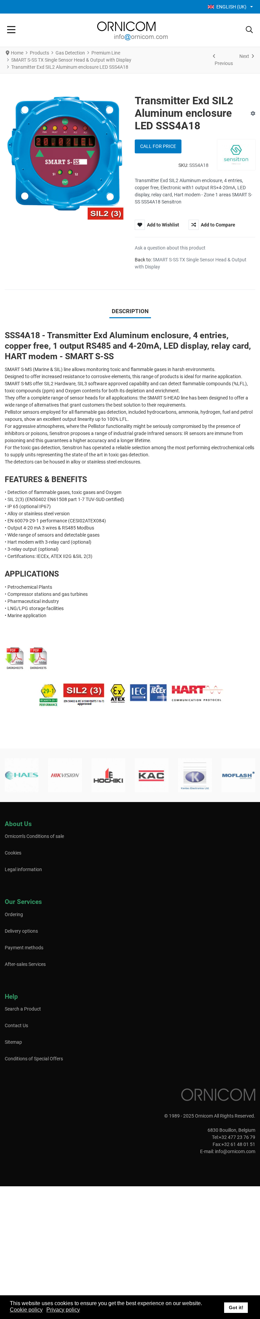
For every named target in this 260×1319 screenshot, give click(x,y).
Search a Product (23, 1009)
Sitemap (13, 1042)
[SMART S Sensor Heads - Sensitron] (38, 658)
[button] (249, 30)
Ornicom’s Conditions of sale (34, 836)
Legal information (23, 869)
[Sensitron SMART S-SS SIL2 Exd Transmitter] (15, 658)
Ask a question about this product (170, 248)
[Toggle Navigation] (11, 30)
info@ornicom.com (235, 1151)
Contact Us (16, 1025)
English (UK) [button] (231, 6)
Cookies (13, 853)
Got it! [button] (236, 1307)
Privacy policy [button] (63, 1310)
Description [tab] (130, 311)
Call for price (158, 146)
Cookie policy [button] (26, 1310)
